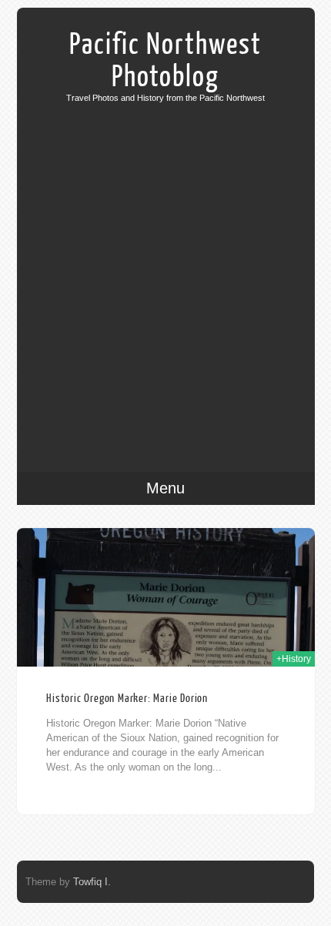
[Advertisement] (165, 275)
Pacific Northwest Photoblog (165, 60)
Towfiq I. (92, 882)
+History (293, 659)
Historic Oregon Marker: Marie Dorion (127, 698)
